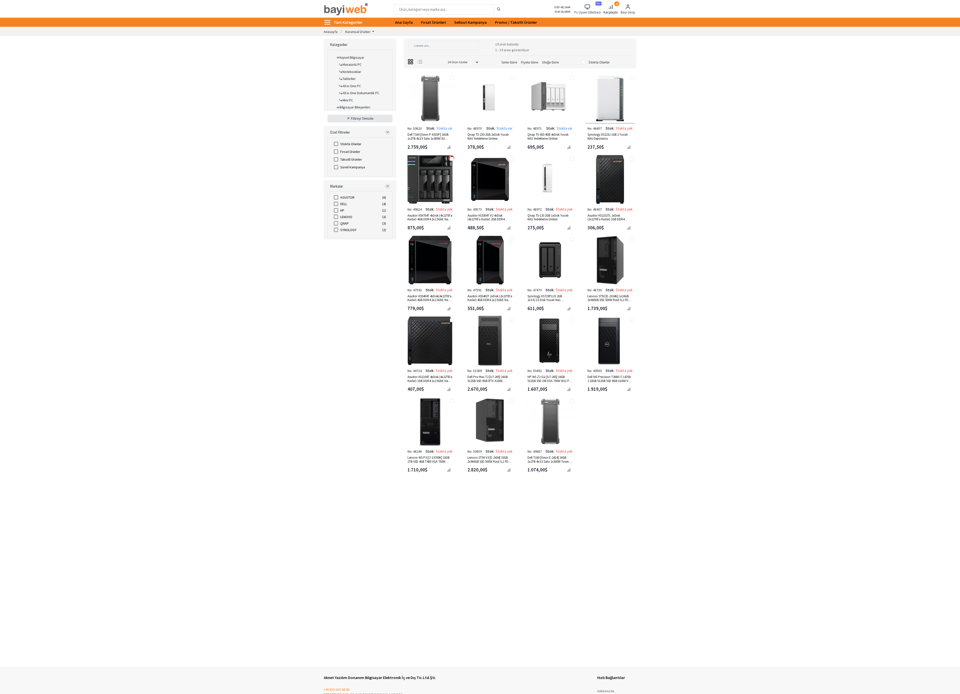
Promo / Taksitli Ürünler (516, 22)
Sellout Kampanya (470, 22)
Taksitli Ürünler (351, 159)
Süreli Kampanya (352, 167)
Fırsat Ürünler (350, 152)
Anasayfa (331, 31)
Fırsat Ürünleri (433, 22)
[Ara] (499, 9)
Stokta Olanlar (351, 144)
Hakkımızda (605, 691)
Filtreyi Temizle (362, 118)
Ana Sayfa (404, 22)
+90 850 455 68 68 (337, 689)
